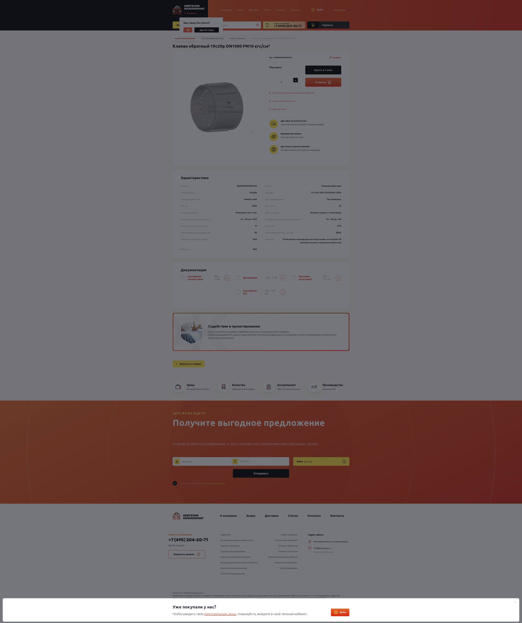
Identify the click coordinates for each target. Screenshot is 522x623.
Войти (343, 612)
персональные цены (220, 614)
